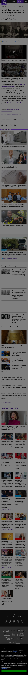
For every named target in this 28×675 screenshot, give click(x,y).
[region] (14, 659)
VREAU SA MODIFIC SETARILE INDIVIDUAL (14, 672)
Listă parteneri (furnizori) (4, 668)
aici (11, 656)
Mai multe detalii (15, 651)
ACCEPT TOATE (14, 671)
